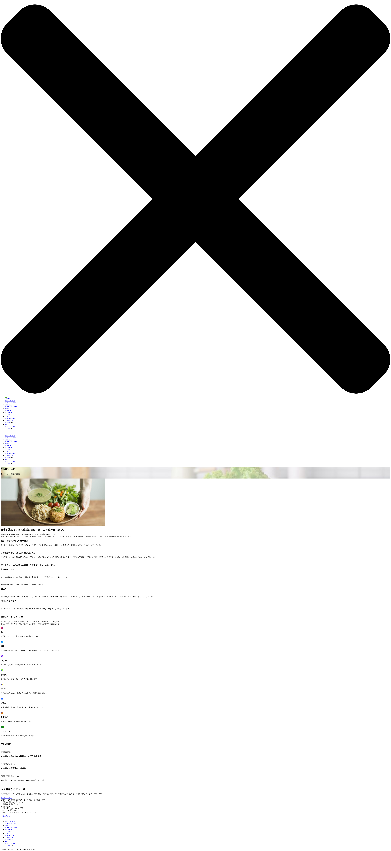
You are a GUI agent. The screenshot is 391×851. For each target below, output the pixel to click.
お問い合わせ (6, 816)
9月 (2, 713)
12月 (2, 727)
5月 (2, 684)
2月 (2, 642)
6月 (2, 699)
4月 (2, 670)
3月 (2, 656)
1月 (2, 628)
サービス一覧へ (6, 798)
